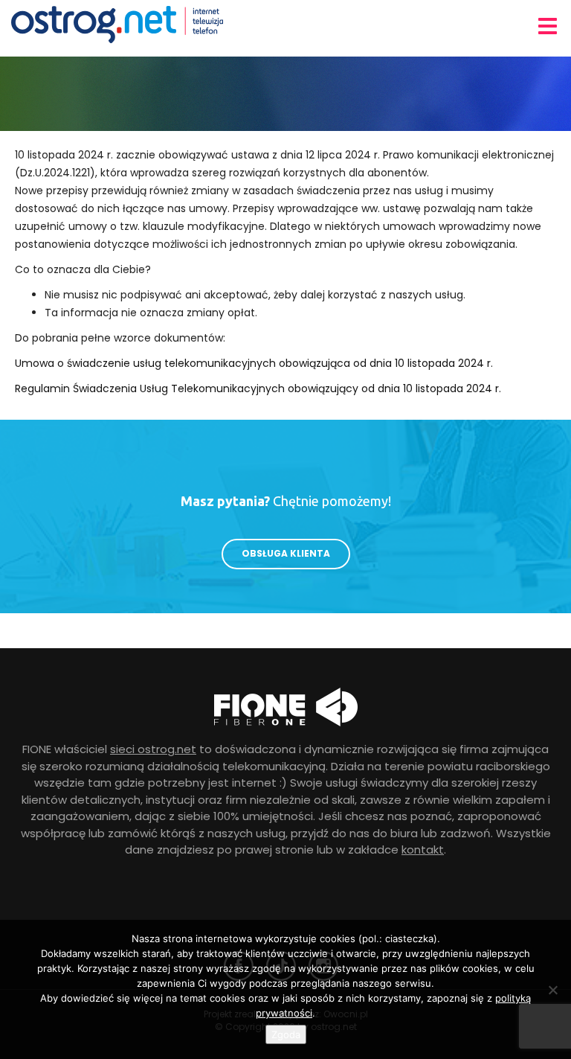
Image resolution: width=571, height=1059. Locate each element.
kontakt (422, 849)
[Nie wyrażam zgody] (552, 989)
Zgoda (285, 1034)
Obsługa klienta (286, 553)
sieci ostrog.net (153, 749)
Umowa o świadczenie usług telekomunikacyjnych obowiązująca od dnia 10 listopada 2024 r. (254, 363)
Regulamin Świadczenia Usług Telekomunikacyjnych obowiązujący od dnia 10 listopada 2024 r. (258, 388)
